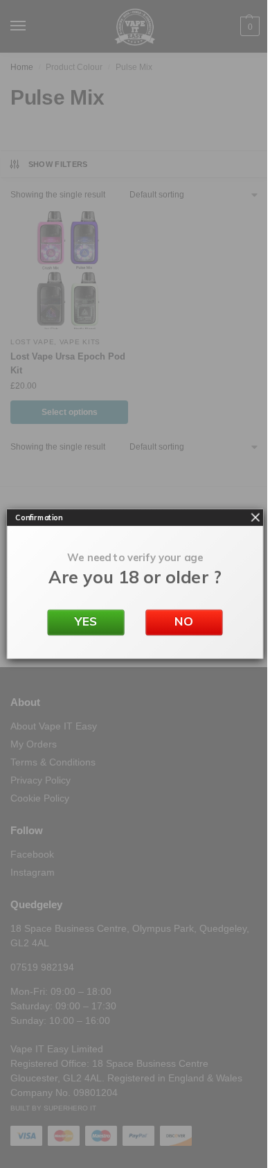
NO (183, 621)
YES (86, 621)
